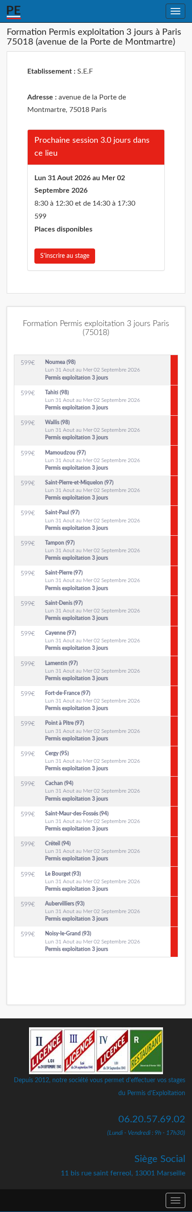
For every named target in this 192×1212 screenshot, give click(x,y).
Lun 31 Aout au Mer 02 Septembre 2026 (92, 370)
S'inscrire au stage (64, 256)
